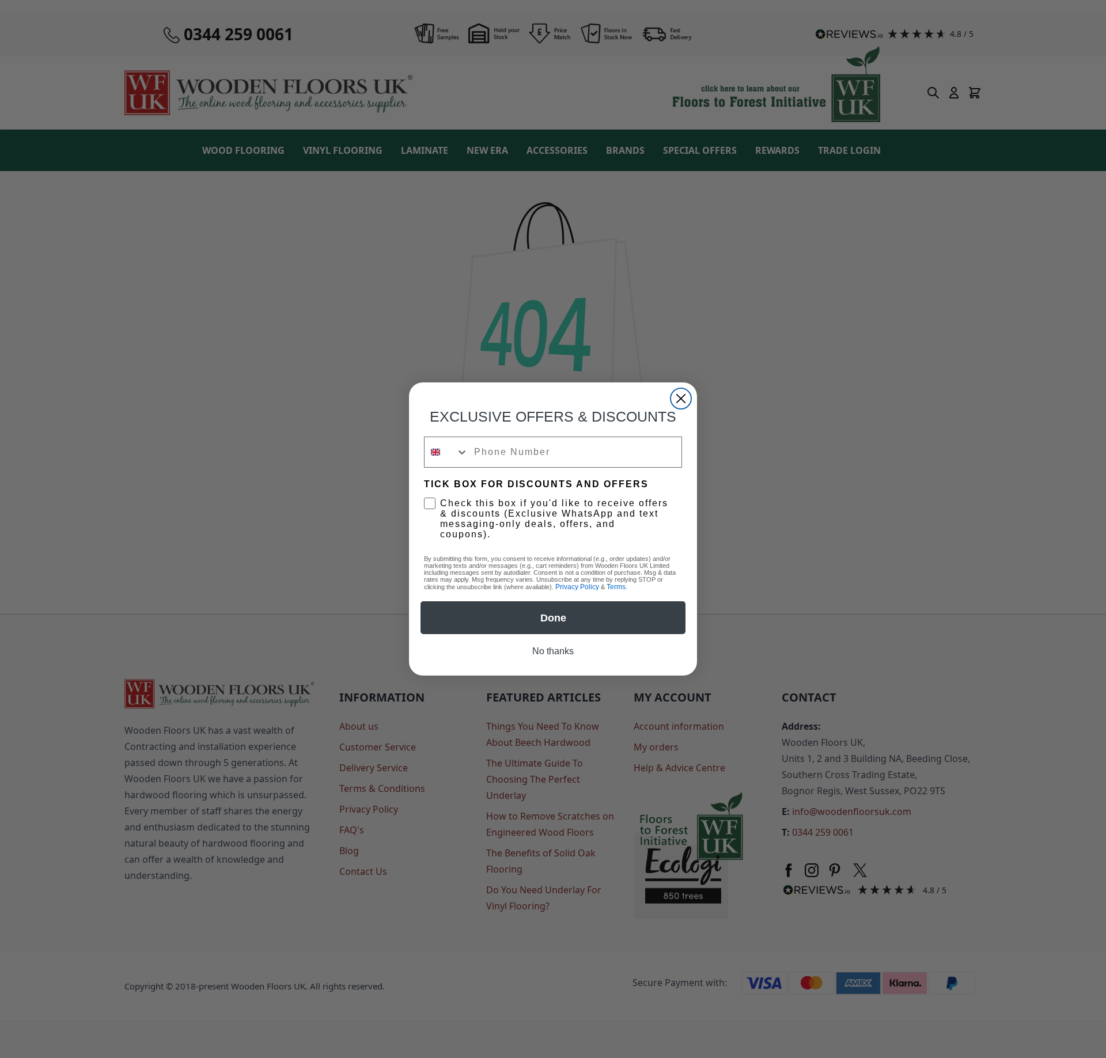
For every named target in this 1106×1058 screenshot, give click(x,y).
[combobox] (446, 452)
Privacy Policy (577, 587)
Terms (616, 587)
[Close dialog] (681, 398)
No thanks (553, 651)
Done (553, 618)
